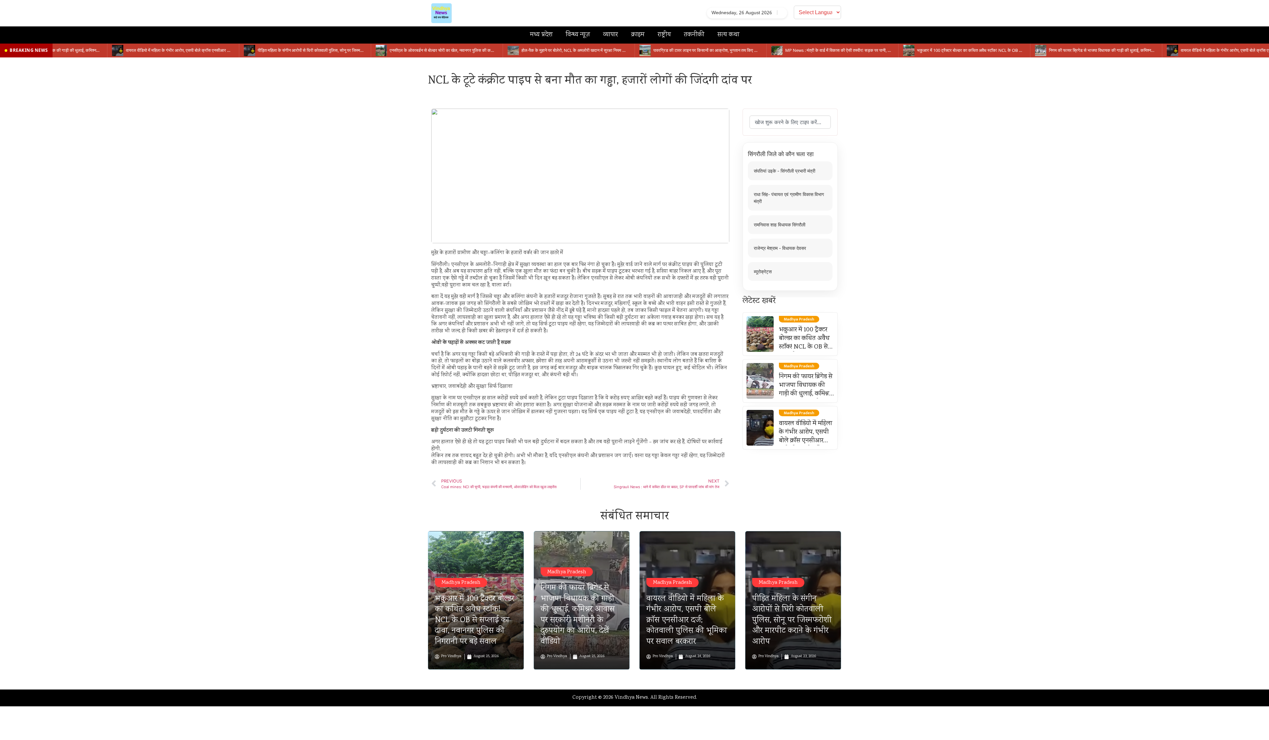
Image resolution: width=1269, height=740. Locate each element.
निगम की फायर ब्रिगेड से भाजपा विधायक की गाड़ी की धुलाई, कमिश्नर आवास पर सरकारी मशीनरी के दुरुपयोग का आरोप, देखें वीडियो (578, 615)
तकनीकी (694, 35)
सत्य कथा (728, 35)
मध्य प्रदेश (541, 35)
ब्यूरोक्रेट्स (763, 271)
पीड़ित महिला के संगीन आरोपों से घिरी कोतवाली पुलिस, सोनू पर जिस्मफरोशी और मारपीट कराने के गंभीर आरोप (791, 620)
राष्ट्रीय (664, 35)
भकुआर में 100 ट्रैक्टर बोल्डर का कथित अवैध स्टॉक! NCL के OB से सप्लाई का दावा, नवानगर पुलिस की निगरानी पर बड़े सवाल (474, 620)
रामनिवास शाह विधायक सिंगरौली (779, 224)
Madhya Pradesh (461, 583)
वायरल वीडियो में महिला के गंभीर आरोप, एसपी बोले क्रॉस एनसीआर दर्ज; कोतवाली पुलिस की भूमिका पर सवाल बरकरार (686, 620)
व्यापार (610, 35)
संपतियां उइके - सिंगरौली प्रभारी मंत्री (784, 171)
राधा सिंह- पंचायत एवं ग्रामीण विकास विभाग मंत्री (789, 197)
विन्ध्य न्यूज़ (578, 35)
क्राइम (637, 35)
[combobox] (790, 122)
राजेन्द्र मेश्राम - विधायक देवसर (780, 248)
